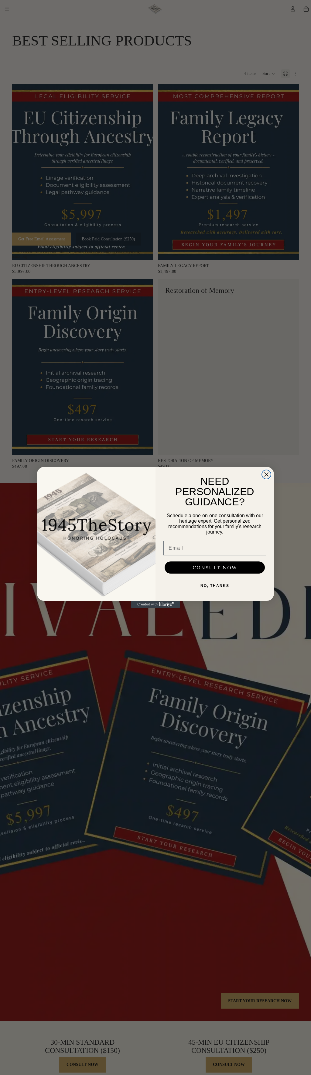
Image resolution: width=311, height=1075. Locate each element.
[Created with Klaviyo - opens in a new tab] (155, 604)
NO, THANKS (214, 586)
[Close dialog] (266, 474)
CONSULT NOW (215, 567)
